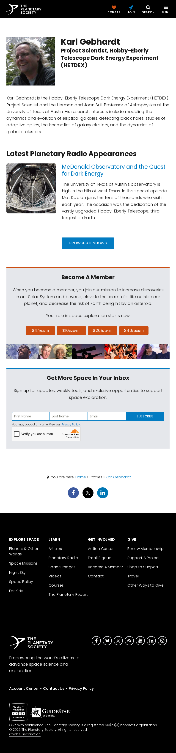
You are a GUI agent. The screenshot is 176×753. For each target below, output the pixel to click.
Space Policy (21, 581)
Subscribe (145, 416)
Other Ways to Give (145, 585)
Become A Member (105, 567)
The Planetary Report (68, 594)
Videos (55, 576)
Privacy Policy (70, 424)
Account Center (24, 688)
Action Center (101, 548)
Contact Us (53, 688)
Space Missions (23, 563)
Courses (56, 585)
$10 (71, 330)
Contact (96, 576)
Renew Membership (145, 548)
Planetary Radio (63, 557)
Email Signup (100, 557)
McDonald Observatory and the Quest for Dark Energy (113, 170)
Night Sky (17, 572)
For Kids (16, 590)
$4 (40, 330)
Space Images (62, 567)
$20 (102, 330)
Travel (133, 576)
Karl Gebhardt (118, 477)
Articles (55, 548)
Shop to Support (142, 567)
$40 (134, 330)
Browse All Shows (88, 243)
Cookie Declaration (25, 734)
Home (80, 477)
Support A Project (143, 557)
